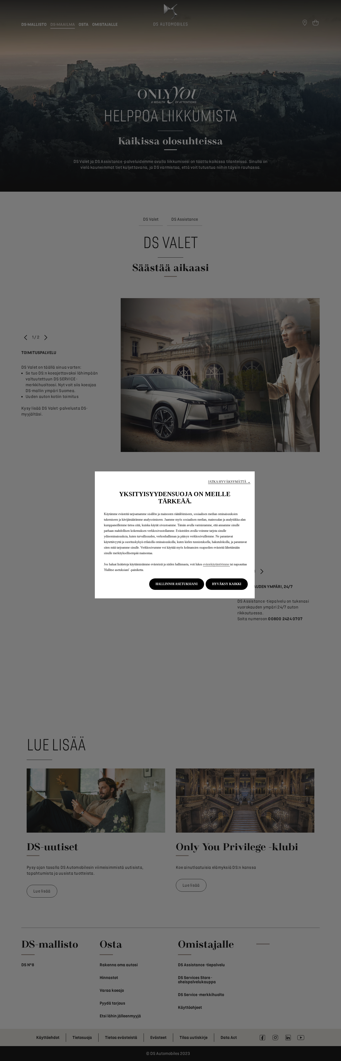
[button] (229, 482)
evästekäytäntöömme (216, 564)
